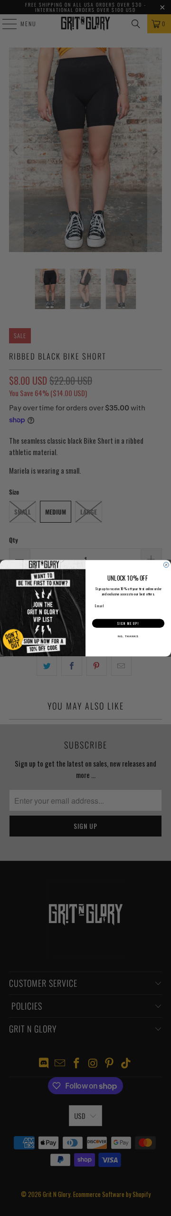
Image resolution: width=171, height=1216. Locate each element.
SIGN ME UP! (128, 623)
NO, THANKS (128, 636)
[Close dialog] (166, 564)
